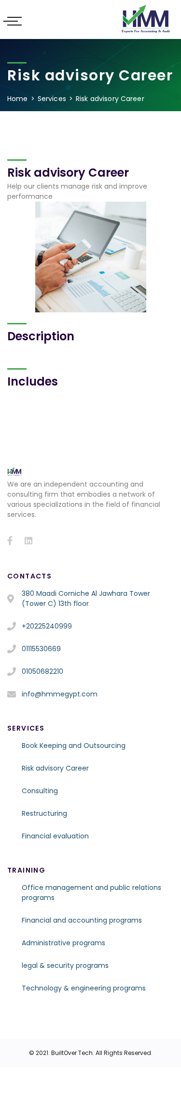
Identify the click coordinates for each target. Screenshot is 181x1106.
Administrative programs (63, 943)
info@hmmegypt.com (59, 694)
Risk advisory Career (55, 768)
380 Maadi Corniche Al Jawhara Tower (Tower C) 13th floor (86, 598)
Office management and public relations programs (91, 892)
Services (52, 98)
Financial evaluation (55, 836)
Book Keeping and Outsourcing (73, 745)
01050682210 (42, 671)
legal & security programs (65, 965)
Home (17, 98)
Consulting (40, 791)
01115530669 (41, 649)
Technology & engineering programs (84, 988)
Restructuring (44, 813)
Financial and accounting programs (82, 920)
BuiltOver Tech (72, 1053)
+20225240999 (47, 626)
